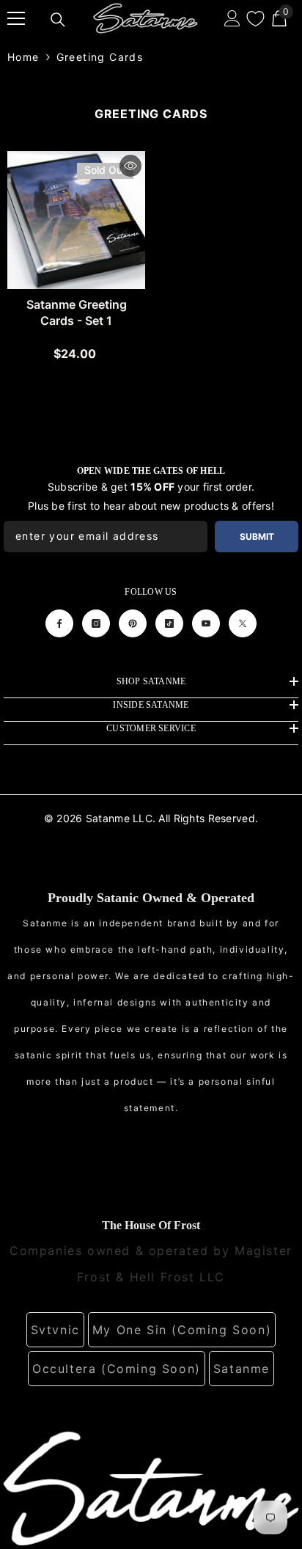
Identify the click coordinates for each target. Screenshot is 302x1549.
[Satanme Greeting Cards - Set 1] (76, 220)
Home (23, 57)
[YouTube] (206, 623)
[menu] (16, 18)
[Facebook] (59, 623)
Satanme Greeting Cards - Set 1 (76, 312)
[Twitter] (243, 623)
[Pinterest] (133, 623)
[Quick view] (130, 166)
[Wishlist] (255, 18)
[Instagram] (96, 623)
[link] (151, 1488)
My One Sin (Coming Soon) (181, 1329)
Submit (257, 536)
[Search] (58, 20)
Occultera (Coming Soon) (116, 1368)
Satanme (241, 1368)
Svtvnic (55, 1329)
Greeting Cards (100, 57)
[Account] (232, 18)
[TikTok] (169, 623)
